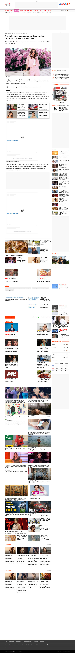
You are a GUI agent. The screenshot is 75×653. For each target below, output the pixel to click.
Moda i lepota (7, 12)
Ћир (67, 4)
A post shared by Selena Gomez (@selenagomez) (22, 231)
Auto (45, 10)
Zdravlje (12, 10)
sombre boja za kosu (9, 290)
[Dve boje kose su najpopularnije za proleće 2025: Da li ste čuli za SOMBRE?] (28, 62)
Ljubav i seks (18, 12)
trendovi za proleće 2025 (36, 288)
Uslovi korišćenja (46, 644)
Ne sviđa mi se (44, 317)
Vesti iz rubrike (8, 570)
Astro (31, 10)
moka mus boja (45, 288)
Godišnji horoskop (62, 105)
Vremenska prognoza (56, 341)
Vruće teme (8, 294)
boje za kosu (20, 288)
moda (10, 288)
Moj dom (34, 12)
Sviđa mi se (35, 317)
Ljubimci (38, 12)
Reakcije (64, 70)
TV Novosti (49, 10)
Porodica (12, 12)
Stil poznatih (29, 12)
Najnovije (54, 70)
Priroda (47, 12)
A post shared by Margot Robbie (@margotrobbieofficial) (22, 158)
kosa (6, 288)
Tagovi (7, 285)
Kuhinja (21, 10)
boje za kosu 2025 (27, 288)
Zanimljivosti (36, 10)
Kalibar (43, 12)
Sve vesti (54, 150)
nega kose (14, 288)
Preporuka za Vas (9, 266)
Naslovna (7, 10)
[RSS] (68, 150)
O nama (42, 644)
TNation (68, 651)
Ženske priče (24, 12)
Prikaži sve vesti (56, 81)
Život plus (17, 10)
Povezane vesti (8, 544)
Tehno (41, 10)
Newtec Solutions (63, 651)
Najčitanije (59, 70)
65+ (50, 12)
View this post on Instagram (12, 140)
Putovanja (26, 10)
